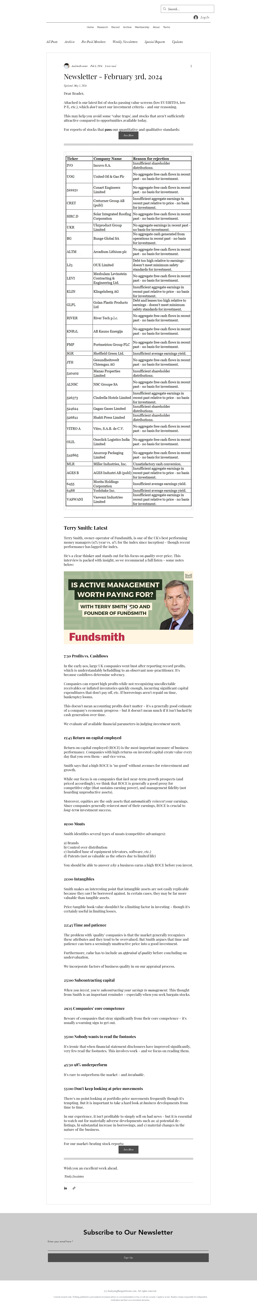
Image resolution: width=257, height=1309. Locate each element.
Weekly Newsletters (125, 42)
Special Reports (155, 42)
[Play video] (128, 607)
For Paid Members (94, 42)
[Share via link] (74, 1188)
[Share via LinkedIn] (65, 1188)
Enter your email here (59, 1241)
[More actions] (191, 66)
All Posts (52, 42)
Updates (177, 42)
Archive (70, 42)
